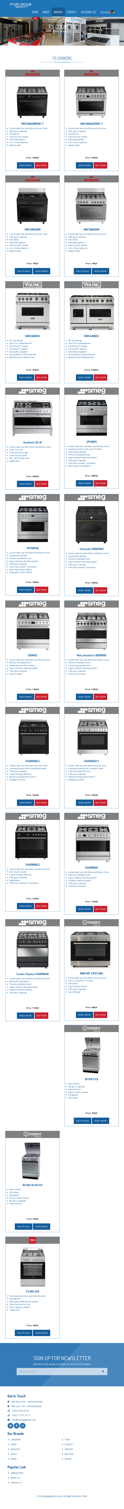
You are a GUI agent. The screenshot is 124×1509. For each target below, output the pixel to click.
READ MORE (25, 165)
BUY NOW (41, 165)
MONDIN (15, 1449)
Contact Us (16, 1482)
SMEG (13, 1444)
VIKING (68, 1458)
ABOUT (46, 12)
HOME (35, 12)
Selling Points (17, 1472)
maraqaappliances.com (51, 1496)
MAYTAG (69, 1454)
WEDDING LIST (88, 12)
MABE (14, 1458)
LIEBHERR (16, 1439)
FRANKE (69, 1449)
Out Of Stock (23, 271)
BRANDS (58, 12)
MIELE (14, 1454)
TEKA (67, 1439)
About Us (15, 1477)
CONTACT (72, 12)
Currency (106, 12)
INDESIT (69, 1444)
